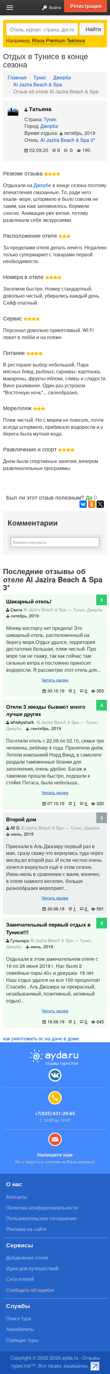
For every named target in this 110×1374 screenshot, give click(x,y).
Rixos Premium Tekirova (58, 40)
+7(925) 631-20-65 (55, 1113)
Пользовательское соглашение (41, 1218)
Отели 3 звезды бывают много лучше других (45, 710)
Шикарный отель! (29, 601)
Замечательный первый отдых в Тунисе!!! (48, 928)
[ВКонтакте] (83, 504)
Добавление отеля (27, 1257)
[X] (100, 504)
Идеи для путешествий (32, 1268)
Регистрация (85, 5)
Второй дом (21, 819)
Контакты (16, 1196)
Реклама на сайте (26, 1228)
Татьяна (39, 109)
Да (89, 497)
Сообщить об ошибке (30, 1289)
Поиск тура (18, 1318)
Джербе (42, 185)
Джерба (62, 77)
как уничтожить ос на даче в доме (41, 1038)
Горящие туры (22, 1339)
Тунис (39, 77)
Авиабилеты (20, 1328)
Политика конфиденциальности (42, 1207)
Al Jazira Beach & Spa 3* (67, 139)
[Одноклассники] (91, 504)
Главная (17, 77)
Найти (93, 29)
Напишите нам (55, 1154)
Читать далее (55, 680)
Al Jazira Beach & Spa (37, 84)
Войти (54, 7)
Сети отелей (20, 1278)
